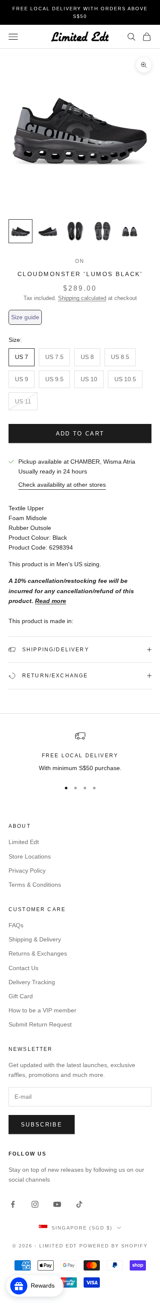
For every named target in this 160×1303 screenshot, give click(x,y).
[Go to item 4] (102, 231)
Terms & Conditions (35, 884)
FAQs (16, 925)
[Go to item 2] (48, 231)
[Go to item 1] (20, 231)
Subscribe (41, 1124)
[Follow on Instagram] (35, 1204)
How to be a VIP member (42, 1010)
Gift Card (21, 996)
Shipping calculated (82, 298)
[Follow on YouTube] (57, 1204)
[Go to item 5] (130, 231)
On (79, 261)
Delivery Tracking (32, 982)
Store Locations (30, 856)
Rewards (45, 1285)
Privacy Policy (27, 870)
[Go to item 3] (75, 231)
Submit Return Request (40, 1024)
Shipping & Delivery (35, 939)
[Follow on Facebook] (13, 1204)
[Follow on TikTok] (79, 1204)
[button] (25, 317)
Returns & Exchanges (38, 953)
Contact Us (23, 968)
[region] (80, 752)
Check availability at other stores (62, 484)
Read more (50, 600)
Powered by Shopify (113, 1245)
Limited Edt (24, 841)
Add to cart (80, 433)
